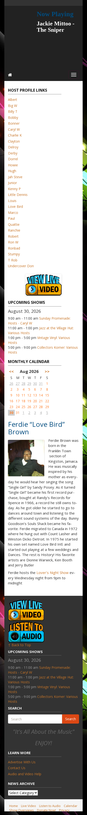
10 (18, 395)
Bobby (13, 117)
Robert (13, 236)
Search (70, 719)
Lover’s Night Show (52, 572)
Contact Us (16, 768)
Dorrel (13, 159)
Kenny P (14, 188)
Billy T (12, 111)
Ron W (13, 242)
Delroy (13, 147)
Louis (12, 200)
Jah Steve (15, 177)
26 (11, 383)
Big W (12, 105)
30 (35, 383)
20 (35, 401)
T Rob (12, 260)
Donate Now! (46, 810)
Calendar (70, 806)
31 (41, 383)
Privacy (64, 810)
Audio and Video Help (24, 774)
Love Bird (15, 206)
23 (11, 406)
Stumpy (14, 254)
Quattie (14, 224)
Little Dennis (18, 194)
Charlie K (15, 135)
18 (23, 401)
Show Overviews (21, 810)
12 (29, 395)
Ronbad (14, 248)
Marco (13, 212)
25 (23, 406)
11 (23, 395)
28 (23, 383)
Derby (12, 153)
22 (47, 401)
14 (41, 395)
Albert (12, 99)
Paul (11, 218)
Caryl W (14, 129)
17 (18, 401)
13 (35, 395)
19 (29, 401)
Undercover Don (21, 266)
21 (41, 401)
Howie (13, 165)
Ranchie (14, 230)
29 (29, 383)
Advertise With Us (22, 762)
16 (11, 401)
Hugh (12, 171)
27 (18, 383)
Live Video (28, 806)
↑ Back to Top (19, 645)
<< (11, 371)
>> (47, 371)
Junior (12, 182)
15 (47, 395)
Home (13, 806)
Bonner (14, 123)
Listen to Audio (50, 806)
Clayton (14, 141)
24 (18, 406)
